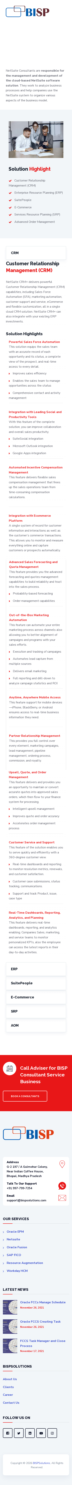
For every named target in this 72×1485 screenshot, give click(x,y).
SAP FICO (14, 1255)
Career (8, 1395)
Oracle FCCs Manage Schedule (43, 1302)
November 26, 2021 (32, 1307)
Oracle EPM (15, 1232)
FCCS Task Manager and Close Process (42, 1343)
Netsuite (13, 1239)
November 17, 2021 (32, 1351)
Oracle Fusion (17, 1247)
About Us (10, 1379)
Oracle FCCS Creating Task (40, 1322)
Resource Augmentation (25, 1263)
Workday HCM (17, 1271)
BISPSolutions (41, 1463)
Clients (8, 1387)
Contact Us (11, 1403)
